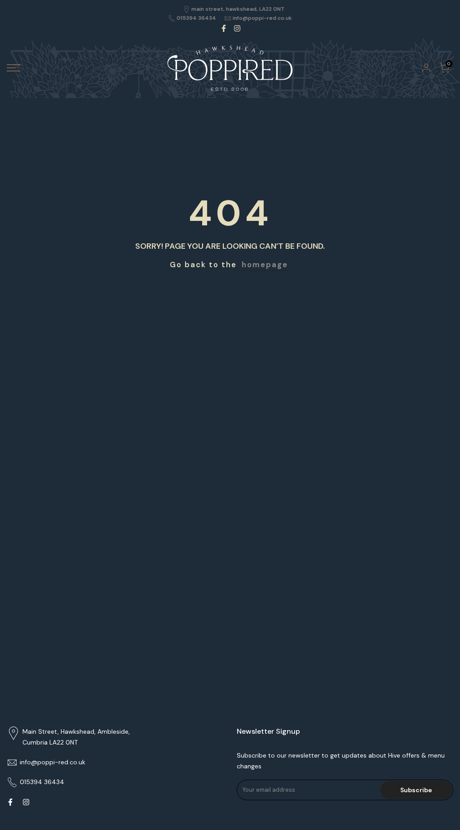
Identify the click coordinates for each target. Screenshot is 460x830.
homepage (265, 264)
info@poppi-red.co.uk (262, 18)
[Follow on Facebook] (223, 28)
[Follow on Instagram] (237, 28)
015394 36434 (196, 18)
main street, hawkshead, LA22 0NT (237, 9)
